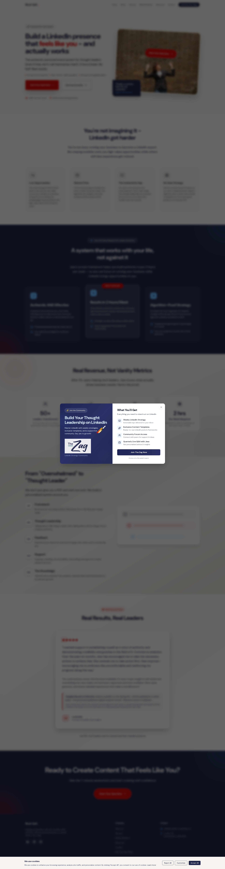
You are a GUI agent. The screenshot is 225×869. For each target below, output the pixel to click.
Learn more (151, 865)
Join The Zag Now (139, 452)
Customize (181, 863)
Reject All (167, 863)
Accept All (195, 863)
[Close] (161, 407)
